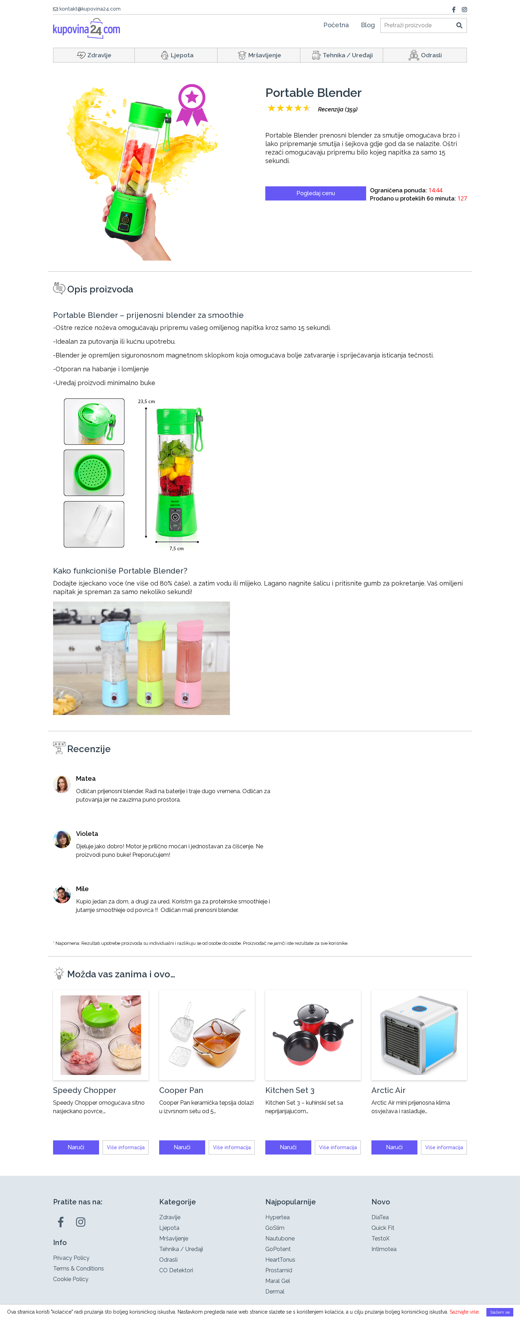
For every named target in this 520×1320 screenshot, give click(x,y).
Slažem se (500, 1312)
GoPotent (278, 1249)
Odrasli (431, 55)
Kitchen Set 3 (289, 1090)
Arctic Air (388, 1090)
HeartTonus (280, 1259)
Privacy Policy (71, 1258)
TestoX (380, 1238)
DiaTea (380, 1217)
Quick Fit (382, 1228)
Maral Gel (277, 1281)
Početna (336, 25)
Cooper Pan (181, 1090)
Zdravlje (99, 55)
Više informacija (126, 1147)
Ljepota (182, 55)
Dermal (274, 1291)
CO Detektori (176, 1270)
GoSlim (274, 1228)
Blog (368, 25)
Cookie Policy (70, 1279)
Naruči (76, 1147)
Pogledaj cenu (315, 193)
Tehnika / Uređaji (348, 55)
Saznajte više (464, 1312)
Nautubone (280, 1238)
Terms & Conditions (78, 1268)
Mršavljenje (264, 55)
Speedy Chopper (84, 1090)
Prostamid (278, 1270)
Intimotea (384, 1249)
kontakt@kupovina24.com (90, 9)
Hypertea (277, 1217)
